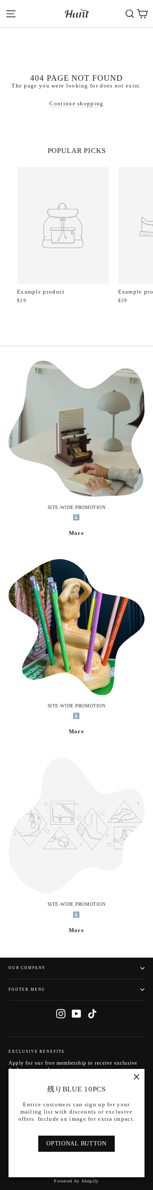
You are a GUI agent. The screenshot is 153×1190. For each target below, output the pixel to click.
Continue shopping (76, 103)
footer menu (26, 989)
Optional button (76, 1143)
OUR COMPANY (27, 968)
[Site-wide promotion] (76, 429)
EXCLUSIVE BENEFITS (36, 1051)
